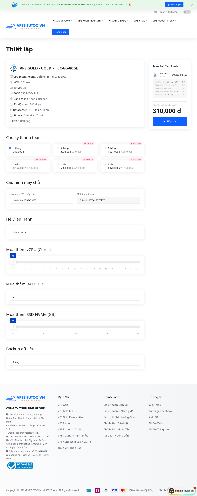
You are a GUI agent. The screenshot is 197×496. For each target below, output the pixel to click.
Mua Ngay (176, 4)
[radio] (10, 148)
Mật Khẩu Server (85, 194)
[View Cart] (155, 12)
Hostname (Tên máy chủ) (22, 194)
